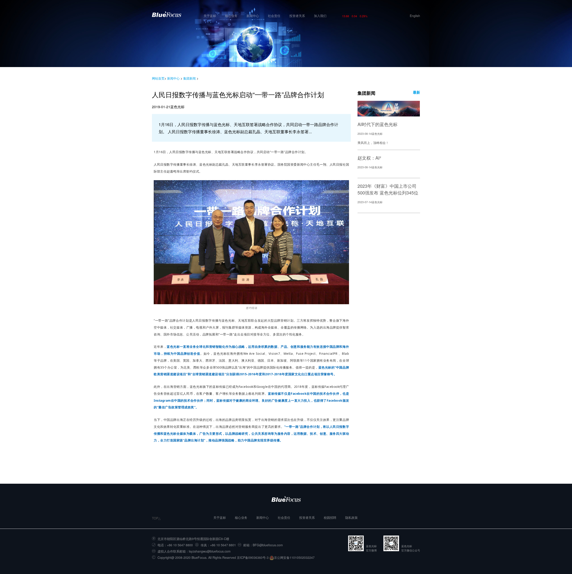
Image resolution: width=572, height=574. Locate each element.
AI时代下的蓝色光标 (377, 124)
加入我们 (320, 15)
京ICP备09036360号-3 (253, 557)
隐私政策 (351, 517)
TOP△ (156, 518)
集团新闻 (189, 78)
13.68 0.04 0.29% (355, 16)
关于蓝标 (210, 15)
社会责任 (274, 15)
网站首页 (158, 78)
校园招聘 (330, 517)
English (415, 15)
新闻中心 (252, 15)
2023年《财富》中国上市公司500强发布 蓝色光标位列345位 (388, 189)
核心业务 (231, 15)
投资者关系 (297, 15)
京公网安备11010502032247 (294, 557)
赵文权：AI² (369, 157)
